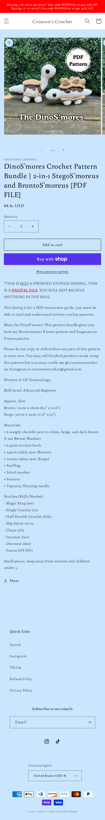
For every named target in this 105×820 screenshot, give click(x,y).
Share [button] (14, 580)
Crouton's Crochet (46, 811)
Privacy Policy (21, 690)
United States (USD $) (50, 775)
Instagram (18, 656)
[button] (6, 21)
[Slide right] (63, 150)
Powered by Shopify (66, 811)
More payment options (52, 271)
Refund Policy (21, 678)
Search (15, 644)
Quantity (10, 216)
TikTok (15, 667)
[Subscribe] (89, 722)
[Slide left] (41, 150)
